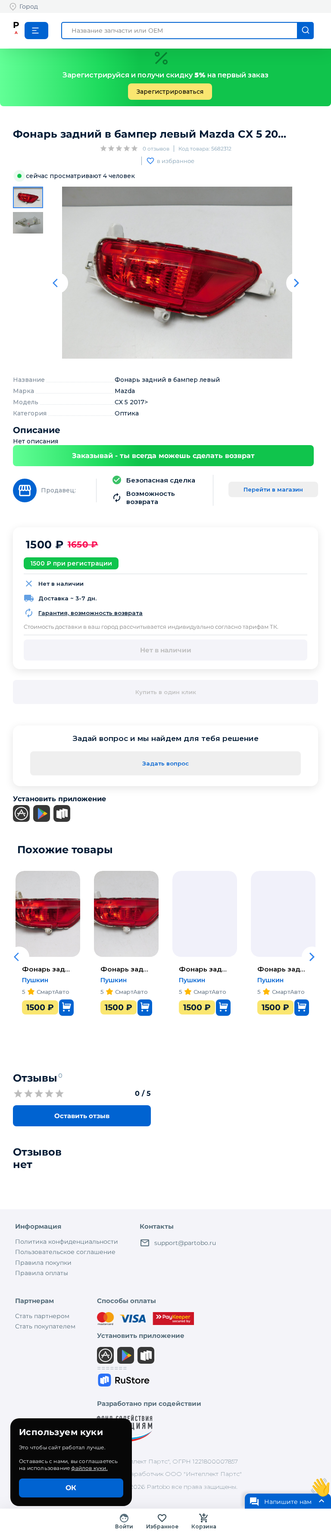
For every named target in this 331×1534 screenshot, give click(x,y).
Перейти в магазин (273, 489)
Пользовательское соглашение (65, 1252)
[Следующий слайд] (296, 283)
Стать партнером (42, 1316)
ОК (71, 1488)
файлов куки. (89, 1468)
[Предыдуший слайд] (57, 283)
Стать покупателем (45, 1326)
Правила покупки (43, 1263)
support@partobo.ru (185, 1243)
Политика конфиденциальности (66, 1241)
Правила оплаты (41, 1273)
